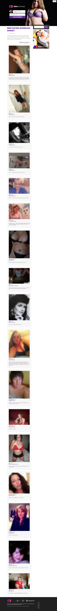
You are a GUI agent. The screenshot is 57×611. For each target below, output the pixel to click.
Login (54, 1)
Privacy (39, 603)
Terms (38, 602)
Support (39, 605)
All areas (39, 607)
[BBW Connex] (16, 9)
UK (8, 33)
